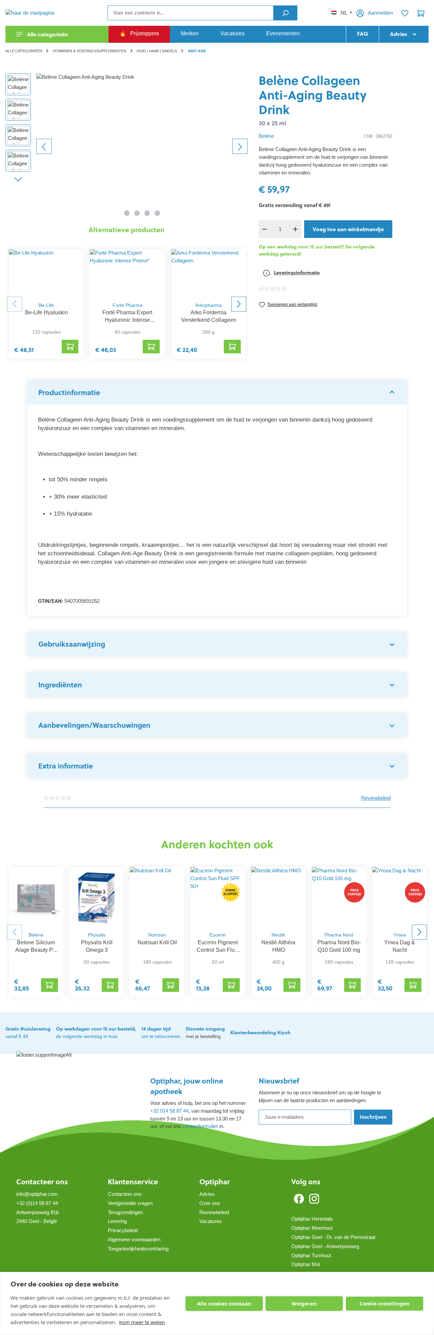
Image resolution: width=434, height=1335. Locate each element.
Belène (266, 136)
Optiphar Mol (305, 1264)
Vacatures (210, 1221)
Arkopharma (208, 305)
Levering (117, 1221)
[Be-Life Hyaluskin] (46, 273)
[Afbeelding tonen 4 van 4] (157, 213)
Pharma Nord (338, 935)
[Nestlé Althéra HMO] (278, 897)
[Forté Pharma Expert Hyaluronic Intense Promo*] (127, 273)
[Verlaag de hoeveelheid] (265, 229)
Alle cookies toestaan (224, 1303)
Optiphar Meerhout (312, 1228)
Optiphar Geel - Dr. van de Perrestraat (333, 1237)
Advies (207, 1194)
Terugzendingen (125, 1212)
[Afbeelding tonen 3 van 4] (147, 213)
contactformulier (200, 1126)
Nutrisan (157, 935)
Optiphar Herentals (312, 1219)
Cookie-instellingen (384, 1303)
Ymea (399, 935)
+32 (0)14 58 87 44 (37, 1203)
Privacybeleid (123, 1230)
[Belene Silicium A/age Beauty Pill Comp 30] (36, 897)
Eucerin (218, 935)
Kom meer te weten (142, 1322)
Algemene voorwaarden (134, 1239)
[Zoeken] (285, 12)
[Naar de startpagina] (39, 13)
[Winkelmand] (421, 12)
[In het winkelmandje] (70, 346)
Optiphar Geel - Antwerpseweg (325, 1246)
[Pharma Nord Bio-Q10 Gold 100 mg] (339, 897)
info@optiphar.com (37, 1194)
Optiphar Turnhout (311, 1255)
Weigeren (304, 1303)
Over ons (209, 1203)
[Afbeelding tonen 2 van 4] (137, 213)
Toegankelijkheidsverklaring (138, 1248)
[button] (217, 392)
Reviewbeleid (376, 798)
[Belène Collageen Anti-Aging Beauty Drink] (142, 146)
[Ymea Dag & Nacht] (399, 897)
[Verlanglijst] (405, 12)
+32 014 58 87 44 (169, 1111)
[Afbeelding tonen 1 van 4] (127, 213)
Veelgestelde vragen (130, 1203)
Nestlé (278, 935)
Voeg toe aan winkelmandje (348, 229)
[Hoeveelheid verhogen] (295, 229)
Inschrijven (373, 1116)
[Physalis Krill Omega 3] (97, 897)
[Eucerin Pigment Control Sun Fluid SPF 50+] (218, 897)
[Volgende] (240, 146)
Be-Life (46, 305)
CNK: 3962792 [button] (378, 136)
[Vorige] (44, 146)
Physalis (96, 935)
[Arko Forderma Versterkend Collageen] (208, 273)
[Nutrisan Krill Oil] (157, 897)
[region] (126, 146)
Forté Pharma (127, 305)
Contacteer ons (42, 1182)
